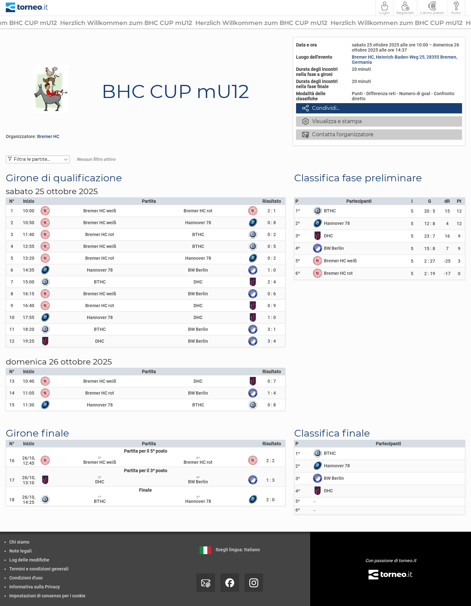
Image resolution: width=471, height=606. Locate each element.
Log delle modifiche (29, 559)
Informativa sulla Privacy (34, 586)
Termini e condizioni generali (39, 568)
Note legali (20, 550)
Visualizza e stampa (332, 121)
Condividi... (321, 108)
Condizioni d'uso (26, 577)
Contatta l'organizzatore (338, 134)
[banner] (27, 8)
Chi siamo (19, 542)
